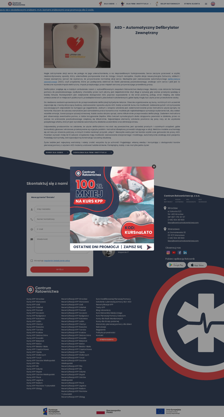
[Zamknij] (154, 166)
